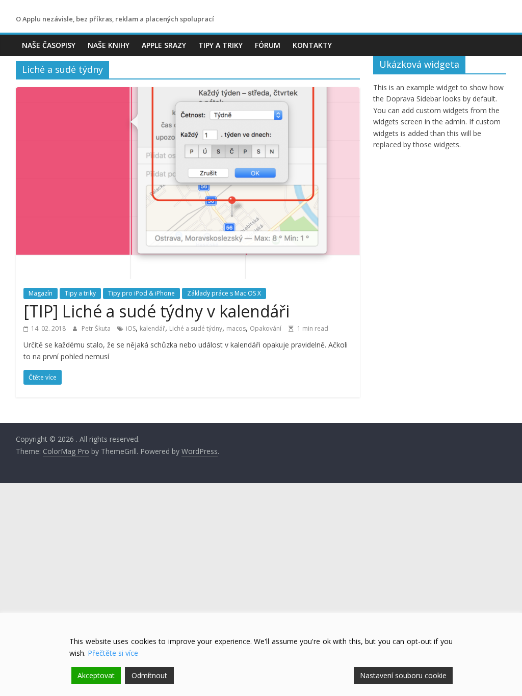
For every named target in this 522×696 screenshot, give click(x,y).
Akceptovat (96, 675)
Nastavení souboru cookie (403, 675)
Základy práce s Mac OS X (224, 293)
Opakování (265, 328)
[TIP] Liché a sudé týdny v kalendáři (156, 311)
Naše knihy (108, 45)
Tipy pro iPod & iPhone (141, 293)
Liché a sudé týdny (195, 328)
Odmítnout (149, 675)
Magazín (41, 293)
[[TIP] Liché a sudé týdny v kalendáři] (188, 93)
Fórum (267, 45)
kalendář (152, 328)
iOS (131, 328)
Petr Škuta (97, 328)
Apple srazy (164, 45)
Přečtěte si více (113, 653)
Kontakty (312, 45)
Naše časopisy (48, 45)
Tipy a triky (220, 45)
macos (236, 328)
